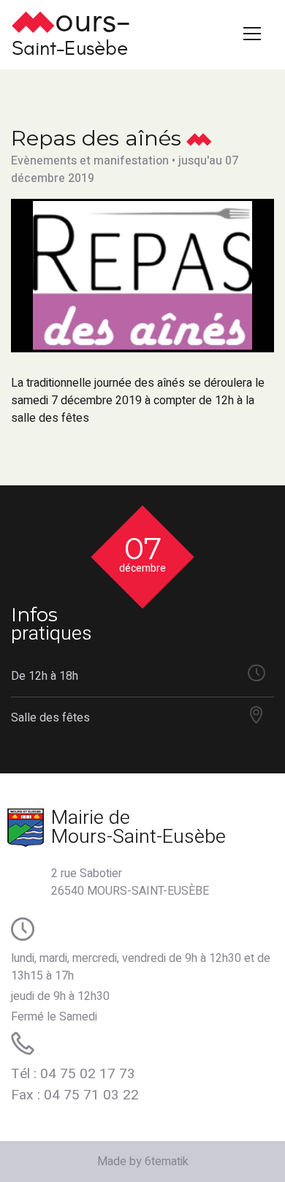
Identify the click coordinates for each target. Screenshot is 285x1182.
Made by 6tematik (143, 1161)
